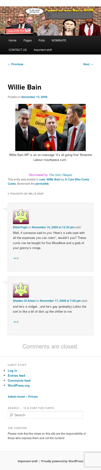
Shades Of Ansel (24, 300)
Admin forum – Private (23, 396)
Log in (12, 370)
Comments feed (19, 380)
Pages (27, 40)
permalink (42, 183)
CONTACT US (18, 50)
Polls (42, 40)
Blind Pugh (20, 227)
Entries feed (16, 375)
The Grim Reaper (60, 174)
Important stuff (43, 50)
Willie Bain (53, 179)
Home (12, 40)
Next (88, 64)
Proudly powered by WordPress (62, 461)
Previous (15, 64)
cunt (42, 179)
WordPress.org (19, 385)
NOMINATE (59, 40)
